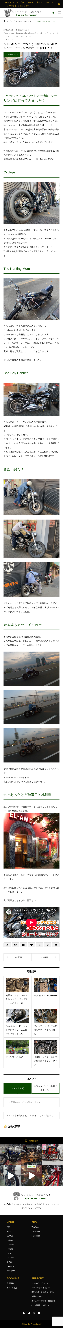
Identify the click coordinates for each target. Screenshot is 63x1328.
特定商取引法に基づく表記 (42, 1292)
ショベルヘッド (41, 33)
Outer (10, 1240)
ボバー (28, 36)
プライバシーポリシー (40, 1288)
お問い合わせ (37, 1296)
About (9, 1231)
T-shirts (11, 1244)
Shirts (10, 1249)
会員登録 (10, 1283)
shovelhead (29, 33)
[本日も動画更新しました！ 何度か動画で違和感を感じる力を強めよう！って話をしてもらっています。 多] (52, 1175)
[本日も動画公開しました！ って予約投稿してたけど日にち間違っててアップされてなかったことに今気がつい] (10, 1175)
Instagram (33, 1141)
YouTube (10, 1266)
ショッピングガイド (39, 1283)
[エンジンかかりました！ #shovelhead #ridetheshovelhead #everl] (31, 1175)
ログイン (34, 1115)
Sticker (11, 1258)
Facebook (35, 1236)
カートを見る (12, 1288)
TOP (8, 1227)
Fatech (6, 33)
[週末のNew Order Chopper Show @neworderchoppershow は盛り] (10, 1154)
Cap (10, 1253)
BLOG (9, 1262)
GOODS (10, 1236)
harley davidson (16, 33)
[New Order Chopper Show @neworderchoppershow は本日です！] (31, 1154)
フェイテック (19, 36)
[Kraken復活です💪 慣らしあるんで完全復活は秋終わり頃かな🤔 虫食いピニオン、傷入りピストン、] (52, 1154)
